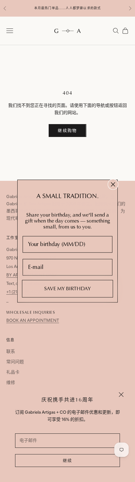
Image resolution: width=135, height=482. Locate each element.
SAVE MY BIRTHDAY (67, 288)
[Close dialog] (113, 184)
